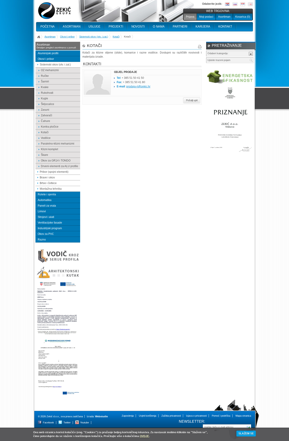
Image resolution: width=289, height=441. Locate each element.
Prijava (190, 16)
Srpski (242, 4)
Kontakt (225, 26)
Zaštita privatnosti (171, 415)
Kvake (45, 87)
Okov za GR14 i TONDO (55, 160)
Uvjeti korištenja (147, 415)
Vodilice (46, 138)
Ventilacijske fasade (50, 222)
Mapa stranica (243, 415)
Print (200, 46)
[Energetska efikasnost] (230, 82)
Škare (44, 154)
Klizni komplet (49, 149)
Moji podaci (206, 16)
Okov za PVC (46, 234)
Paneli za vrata (47, 205)
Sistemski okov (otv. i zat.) (93, 36)
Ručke (45, 75)
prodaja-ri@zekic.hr (138, 86)
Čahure (45, 121)
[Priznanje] (230, 153)
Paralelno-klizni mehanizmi (57, 143)
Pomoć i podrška (221, 415)
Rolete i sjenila (47, 194)
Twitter (67, 422)
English (250, 4)
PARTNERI (180, 26)
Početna (47, 26)
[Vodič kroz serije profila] (58, 262)
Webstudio (101, 416)
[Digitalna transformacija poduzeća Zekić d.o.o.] (58, 334)
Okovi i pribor (67, 36)
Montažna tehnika (51, 188)
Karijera (203, 26)
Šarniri (45, 81)
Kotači (116, 36)
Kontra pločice (49, 126)
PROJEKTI (116, 26)
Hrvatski (227, 4)
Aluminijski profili (48, 53)
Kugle (44, 98)
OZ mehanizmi (50, 70)
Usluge (94, 26)
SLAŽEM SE (246, 433)
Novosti (138, 26)
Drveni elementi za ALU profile (59, 166)
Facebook (48, 422)
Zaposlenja (128, 415)
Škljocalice (47, 104)
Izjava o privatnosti (196, 415)
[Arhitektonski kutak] (58, 278)
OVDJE (144, 436)
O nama (159, 26)
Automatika (44, 200)
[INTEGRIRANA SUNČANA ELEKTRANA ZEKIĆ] (58, 394)
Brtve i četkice (48, 183)
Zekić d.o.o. (54, 10)
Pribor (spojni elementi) (54, 171)
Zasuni (45, 109)
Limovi (42, 211)
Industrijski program (50, 228)
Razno (42, 239)
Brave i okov (47, 177)
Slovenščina (235, 4)
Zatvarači (46, 115)
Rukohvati (47, 92)
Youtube (84, 422)
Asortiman (224, 16)
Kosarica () (242, 16)
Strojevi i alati (46, 217)
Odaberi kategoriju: (217, 53)
